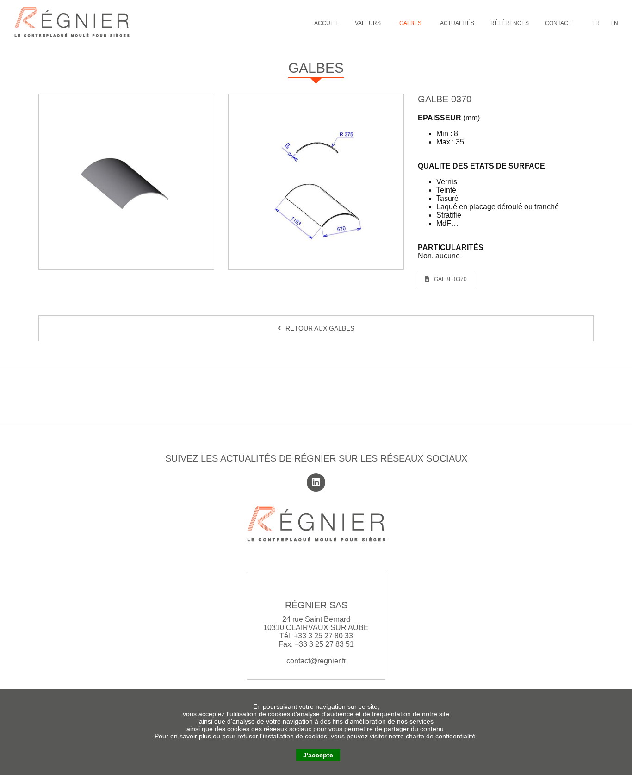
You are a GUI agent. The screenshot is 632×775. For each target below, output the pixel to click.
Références (509, 23)
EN (614, 23)
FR (596, 23)
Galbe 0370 (450, 279)
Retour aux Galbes (319, 328)
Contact (558, 23)
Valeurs (368, 23)
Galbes (410, 23)
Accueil (326, 23)
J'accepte (318, 755)
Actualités (457, 23)
